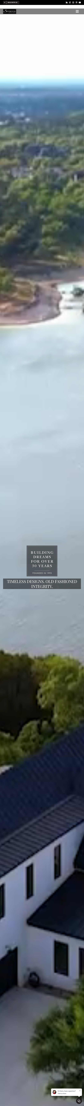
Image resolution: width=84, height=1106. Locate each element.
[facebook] (70, 2)
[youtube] (80, 2)
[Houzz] (67, 2)
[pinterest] (76, 2)
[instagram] (73, 2)
